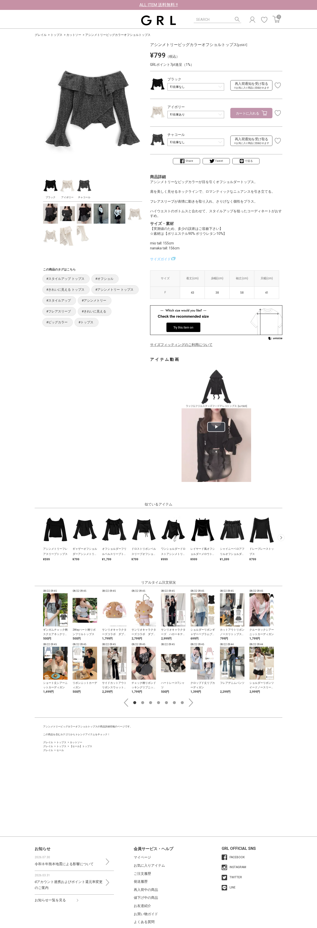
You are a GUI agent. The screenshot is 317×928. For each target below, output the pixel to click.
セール (60, 750)
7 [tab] (182, 702)
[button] (281, 537)
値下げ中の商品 (146, 898)
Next (191, 702)
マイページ (142, 857)
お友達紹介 (142, 906)
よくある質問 (144, 922)
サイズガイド (160, 259)
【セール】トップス (81, 746)
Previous (126, 702)
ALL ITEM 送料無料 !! (158, 4)
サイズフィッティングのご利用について (181, 345)
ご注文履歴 (142, 874)
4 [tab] (158, 702)
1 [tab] (134, 702)
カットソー (73, 35)
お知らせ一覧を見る (50, 900)
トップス (56, 35)
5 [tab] (166, 702)
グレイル (41, 35)
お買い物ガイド (146, 914)
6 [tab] (174, 702)
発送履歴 (141, 881)
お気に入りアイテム (149, 865)
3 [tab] (150, 702)
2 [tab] (142, 702)
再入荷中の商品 (146, 890)
